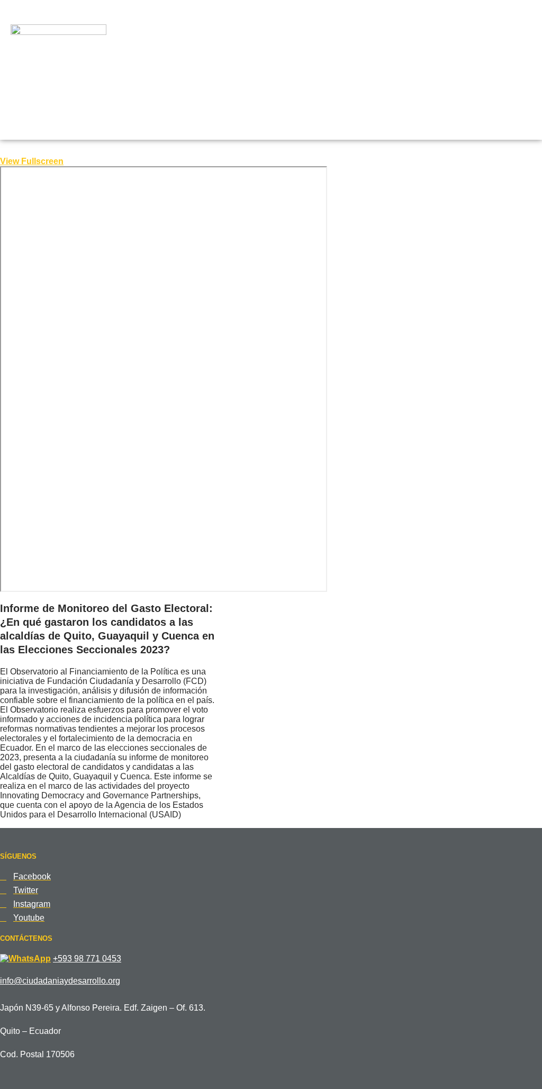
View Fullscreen (32, 161)
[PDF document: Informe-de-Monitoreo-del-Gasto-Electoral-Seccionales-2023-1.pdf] (163, 379)
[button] (449, 93)
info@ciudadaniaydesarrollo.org (60, 980)
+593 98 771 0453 (87, 958)
